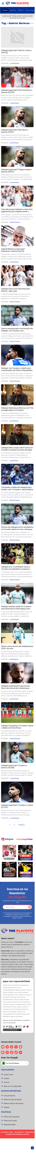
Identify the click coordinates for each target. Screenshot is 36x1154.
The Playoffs (7, 1070)
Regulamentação (10, 1124)
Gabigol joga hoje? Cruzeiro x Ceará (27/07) (17, 806)
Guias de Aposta (9, 1096)
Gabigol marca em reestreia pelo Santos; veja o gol (15, 289)
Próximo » (21, 825)
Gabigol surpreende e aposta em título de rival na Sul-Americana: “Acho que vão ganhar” (15, 688)
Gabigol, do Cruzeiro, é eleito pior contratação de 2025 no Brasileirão (16, 369)
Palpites (20, 10)
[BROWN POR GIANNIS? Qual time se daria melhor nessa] (25, 852)
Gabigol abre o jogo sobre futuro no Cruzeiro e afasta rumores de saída (17, 448)
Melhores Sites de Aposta (13, 1099)
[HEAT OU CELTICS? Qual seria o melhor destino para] (9, 869)
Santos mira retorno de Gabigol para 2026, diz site (17, 647)
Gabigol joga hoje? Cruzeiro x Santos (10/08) (14, 766)
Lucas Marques (14, 63)
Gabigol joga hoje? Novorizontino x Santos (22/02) (16, 91)
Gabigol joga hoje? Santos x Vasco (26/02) (16, 51)
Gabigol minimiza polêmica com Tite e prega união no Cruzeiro (17, 409)
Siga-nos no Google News (13, 1086)
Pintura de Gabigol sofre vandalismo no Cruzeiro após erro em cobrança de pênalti (17, 529)
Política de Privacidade (11, 1117)
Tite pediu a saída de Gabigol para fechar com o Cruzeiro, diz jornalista (17, 488)
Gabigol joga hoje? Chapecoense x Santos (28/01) (16, 170)
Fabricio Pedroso (15, 222)
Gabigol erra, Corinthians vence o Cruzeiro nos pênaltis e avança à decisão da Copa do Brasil (15, 568)
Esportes (13, 10)
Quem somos (8, 1075)
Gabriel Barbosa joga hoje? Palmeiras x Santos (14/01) (13, 250)
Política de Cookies (10, 1121)
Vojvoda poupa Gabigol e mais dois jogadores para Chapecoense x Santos (16, 211)
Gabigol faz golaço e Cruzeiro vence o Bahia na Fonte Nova (17, 726)
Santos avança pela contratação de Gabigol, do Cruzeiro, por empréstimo (17, 330)
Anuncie (6, 1082)
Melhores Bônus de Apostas (13, 1103)
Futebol (5, 10)
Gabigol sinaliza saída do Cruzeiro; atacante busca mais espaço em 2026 (16, 608)
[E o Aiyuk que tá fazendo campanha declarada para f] (9, 852)
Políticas (6, 1112)
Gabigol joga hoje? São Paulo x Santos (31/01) (14, 131)
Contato (6, 1078)
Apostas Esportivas (11, 1091)
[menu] (3, 3)
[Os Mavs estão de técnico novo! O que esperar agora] (25, 869)
